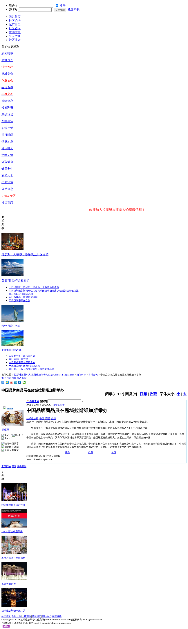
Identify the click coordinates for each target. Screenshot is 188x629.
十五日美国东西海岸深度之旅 (24, 365)
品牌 (53, 418)
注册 (63, 5)
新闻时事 (7, 53)
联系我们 (36, 616)
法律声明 (26, 616)
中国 (41, 418)
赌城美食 (7, 73)
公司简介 (6, 616)
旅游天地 (7, 175)
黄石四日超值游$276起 (21, 294)
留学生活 (7, 121)
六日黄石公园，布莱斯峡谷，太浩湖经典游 (31, 369)
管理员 (5, 429)
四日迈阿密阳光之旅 (19, 300)
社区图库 (15, 28)
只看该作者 (59, 405)
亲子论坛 (7, 114)
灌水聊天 (7, 148)
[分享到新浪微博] (11, 382)
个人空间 (15, 36)
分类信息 (7, 188)
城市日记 (15, 24)
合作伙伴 (16, 616)
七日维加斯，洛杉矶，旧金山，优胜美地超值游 (34, 287)
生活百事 (7, 87)
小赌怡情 (7, 182)
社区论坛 (15, 20)
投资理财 (7, 107)
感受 (67, 452)
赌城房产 (7, 60)
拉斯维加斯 (32, 418)
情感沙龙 (7, 141)
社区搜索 (15, 39)
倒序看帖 (34, 401)
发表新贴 (21, 378)
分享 (113, 452)
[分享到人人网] (19, 382)
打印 (143, 394)
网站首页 (15, 16)
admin (10, 408)
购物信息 (7, 100)
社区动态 (7, 202)
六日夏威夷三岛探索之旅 (22, 362)
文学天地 (7, 155)
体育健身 (7, 161)
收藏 (153, 394)
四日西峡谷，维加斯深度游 (23, 297)
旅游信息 (15, 32)
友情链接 (57, 616)
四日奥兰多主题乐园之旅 (22, 355)
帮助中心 (46, 616)
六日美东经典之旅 (18, 359)
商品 (47, 418)
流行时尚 (7, 134)
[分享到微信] (24, 382)
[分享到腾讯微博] (15, 382)
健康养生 (7, 168)
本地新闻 (93, 374)
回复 (14, 378)
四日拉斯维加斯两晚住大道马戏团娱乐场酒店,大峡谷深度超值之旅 (44, 290)
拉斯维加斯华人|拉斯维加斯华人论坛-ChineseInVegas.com (44, 374)
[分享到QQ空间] (7, 382)
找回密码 (73, 9)
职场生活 (7, 128)
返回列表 (6, 378)
